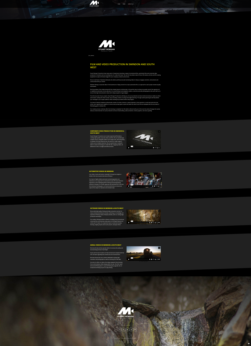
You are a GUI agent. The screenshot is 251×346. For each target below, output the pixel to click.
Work (124, 4)
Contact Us (130, 4)
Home (119, 4)
